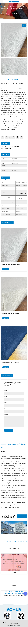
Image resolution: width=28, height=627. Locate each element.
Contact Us (22, 516)
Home (4, 6)
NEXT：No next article (6, 148)
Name (5, 390)
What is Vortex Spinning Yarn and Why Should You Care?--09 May (14, 592)
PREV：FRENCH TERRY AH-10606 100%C (10, 146)
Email (6, 396)
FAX (5, 408)
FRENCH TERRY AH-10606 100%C (11, 313)
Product (9, 6)
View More (5, 269)
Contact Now (5, 143)
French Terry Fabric (5, 8)
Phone (5, 402)
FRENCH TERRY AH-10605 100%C (11, 264)
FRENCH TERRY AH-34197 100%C (11, 363)
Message (6, 414)
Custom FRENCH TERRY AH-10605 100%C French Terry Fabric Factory (12, 468)
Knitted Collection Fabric (18, 6)
